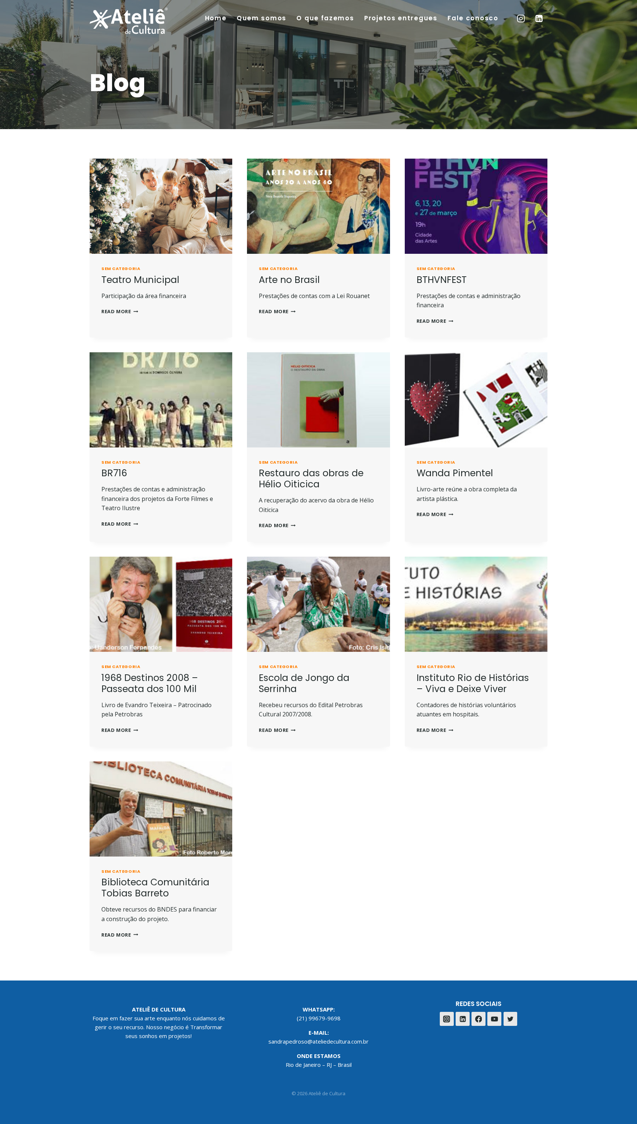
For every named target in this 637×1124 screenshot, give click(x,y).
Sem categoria (120, 269)
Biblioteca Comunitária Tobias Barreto (155, 888)
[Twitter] (511, 1019)
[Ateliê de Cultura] (129, 20)
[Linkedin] (539, 18)
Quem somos (261, 18)
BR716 (114, 473)
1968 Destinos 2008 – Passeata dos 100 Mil (149, 683)
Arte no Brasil (289, 279)
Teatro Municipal (140, 279)
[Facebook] (478, 1019)
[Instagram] (520, 18)
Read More (119, 311)
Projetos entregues (401, 18)
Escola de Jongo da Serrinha (304, 683)
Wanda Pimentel (455, 473)
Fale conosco (473, 18)
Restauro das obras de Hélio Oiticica (311, 479)
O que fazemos (325, 18)
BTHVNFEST (442, 279)
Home (216, 18)
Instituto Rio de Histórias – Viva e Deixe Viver (473, 683)
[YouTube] (494, 1019)
